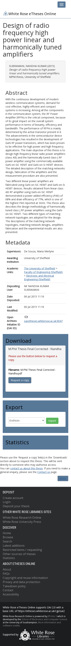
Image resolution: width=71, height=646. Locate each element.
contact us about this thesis (26, 468)
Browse (8, 537)
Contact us (43, 472)
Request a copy (20, 380)
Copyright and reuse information (25, 578)
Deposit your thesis (16, 506)
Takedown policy (14, 586)
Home (7, 533)
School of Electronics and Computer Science (44, 619)
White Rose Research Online (22, 518)
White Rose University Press (22, 522)
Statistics (9, 558)
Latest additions (14, 546)
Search (7, 541)
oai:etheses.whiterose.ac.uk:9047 (43, 321)
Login (7, 502)
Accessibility (11, 594)
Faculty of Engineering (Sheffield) (43, 272)
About (7, 569)
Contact (8, 590)
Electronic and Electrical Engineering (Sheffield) (39, 277)
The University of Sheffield (39, 268)
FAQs (6, 574)
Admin (63, 478)
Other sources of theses (19, 554)
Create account (13, 498)
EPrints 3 (52, 616)
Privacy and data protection (21, 582)
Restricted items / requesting (22, 550)
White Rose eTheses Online (32, 13)
